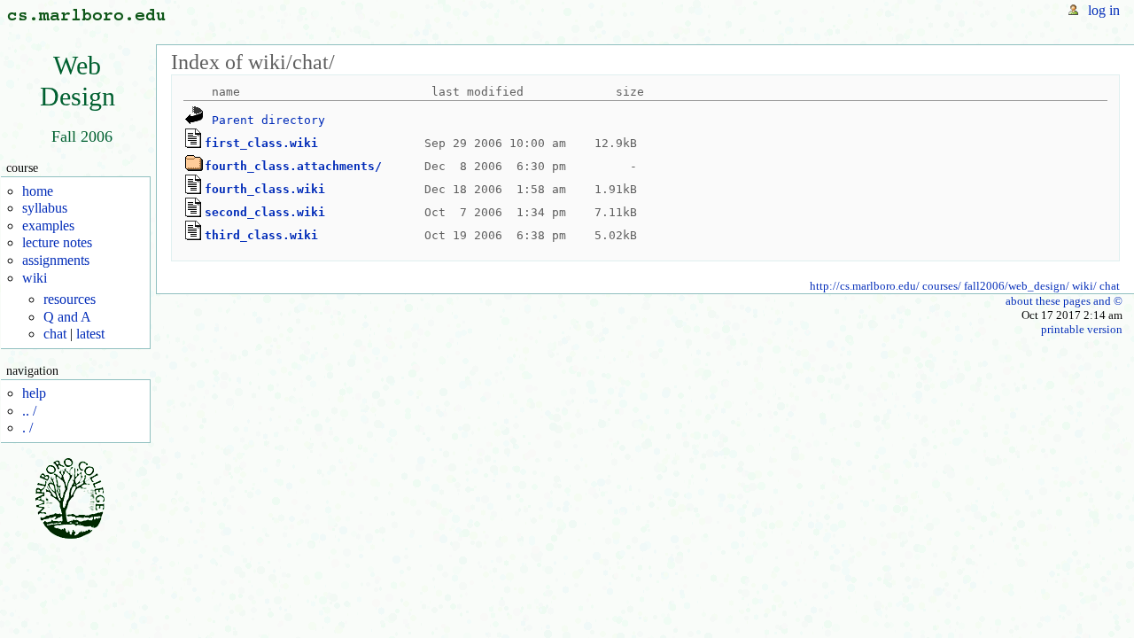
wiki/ (1084, 285)
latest (90, 333)
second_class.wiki (265, 211)
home (37, 190)
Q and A (67, 316)
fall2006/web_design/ (1016, 285)
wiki (34, 277)
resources (69, 299)
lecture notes (57, 242)
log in (1104, 10)
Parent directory (268, 119)
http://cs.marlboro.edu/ (865, 285)
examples (48, 225)
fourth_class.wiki (265, 188)
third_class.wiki (261, 234)
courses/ (941, 285)
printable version (1081, 329)
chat (54, 333)
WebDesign (77, 81)
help (34, 393)
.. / (29, 410)
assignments (55, 260)
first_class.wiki (261, 142)
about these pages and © (1064, 300)
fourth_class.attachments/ (293, 165)
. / (27, 427)
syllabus (44, 207)
